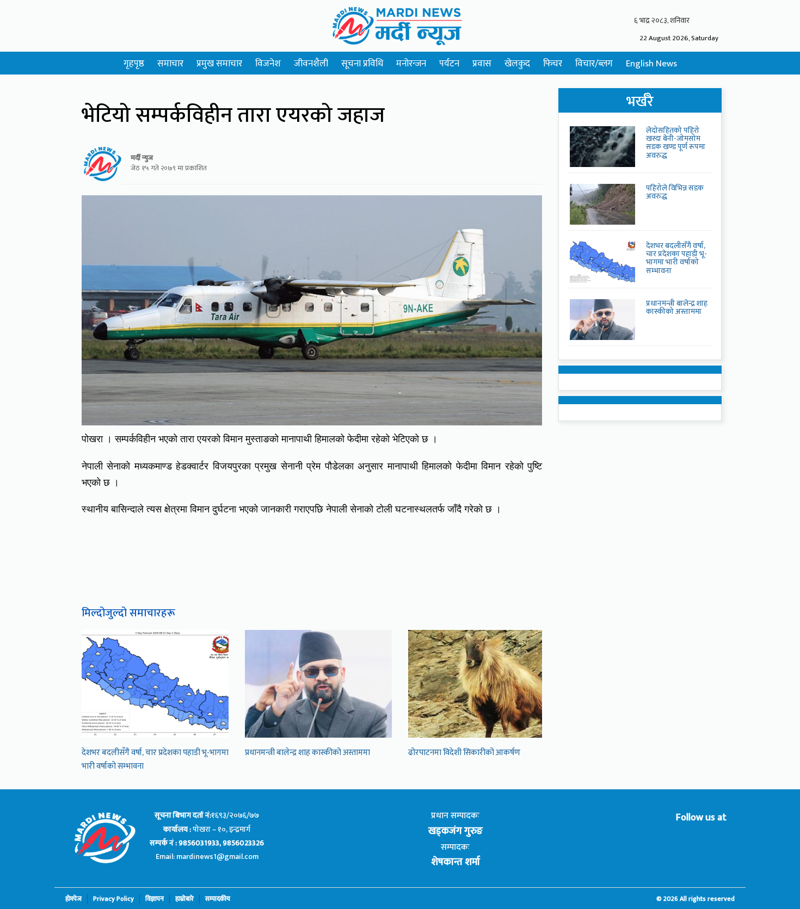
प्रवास (481, 63)
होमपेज (73, 899)
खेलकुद (517, 63)
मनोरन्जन (411, 63)
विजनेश (268, 63)
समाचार (170, 63)
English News (651, 63)
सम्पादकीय (217, 899)
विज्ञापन (154, 899)
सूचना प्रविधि (362, 63)
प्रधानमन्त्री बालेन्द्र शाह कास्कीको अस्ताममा (307, 752)
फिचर (552, 63)
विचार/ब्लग (594, 63)
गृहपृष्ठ (134, 63)
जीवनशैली (311, 63)
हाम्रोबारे (184, 899)
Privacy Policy (113, 899)
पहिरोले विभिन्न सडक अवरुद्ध (675, 192)
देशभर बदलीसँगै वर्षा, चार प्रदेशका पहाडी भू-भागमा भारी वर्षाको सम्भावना (676, 258)
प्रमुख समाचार (219, 63)
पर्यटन (449, 63)
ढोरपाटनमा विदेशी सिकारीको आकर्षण (464, 752)
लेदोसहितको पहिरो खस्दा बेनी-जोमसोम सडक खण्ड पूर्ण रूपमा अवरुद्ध (675, 143)
